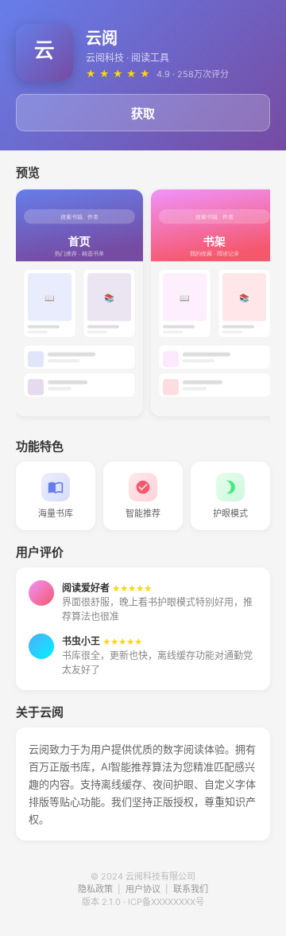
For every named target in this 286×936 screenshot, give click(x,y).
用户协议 (143, 889)
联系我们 (190, 889)
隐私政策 (95, 889)
